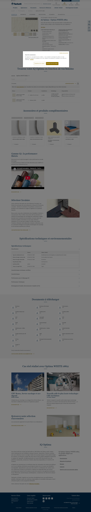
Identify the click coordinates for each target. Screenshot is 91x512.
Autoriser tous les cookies (52, 63)
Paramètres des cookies (39, 63)
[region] (46, 59)
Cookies (32, 59)
